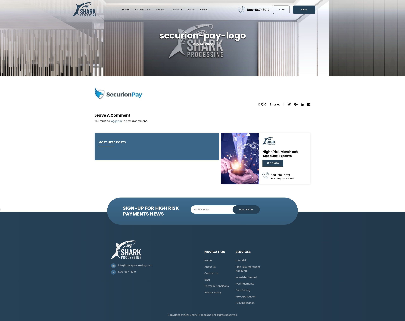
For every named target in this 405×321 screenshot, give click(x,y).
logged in (116, 121)
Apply (203, 9)
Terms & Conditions (216, 286)
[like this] (262, 104)
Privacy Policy (212, 292)
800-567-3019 (258, 10)
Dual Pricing (243, 290)
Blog (191, 9)
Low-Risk (241, 260)
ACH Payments (245, 283)
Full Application (245, 303)
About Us (210, 267)
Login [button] (280, 9)
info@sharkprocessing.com (135, 265)
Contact (176, 9)
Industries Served (246, 277)
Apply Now (273, 163)
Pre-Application (245, 296)
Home (126, 9)
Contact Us (211, 273)
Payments (141, 9)
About (160, 9)
